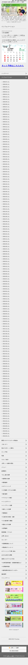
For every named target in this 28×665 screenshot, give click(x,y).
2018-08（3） (6, 306)
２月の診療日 (5, 32)
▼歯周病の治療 (6, 478)
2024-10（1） (6, 129)
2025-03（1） (6, 116)
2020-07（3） (6, 248)
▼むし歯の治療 (6, 474)
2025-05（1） (6, 111)
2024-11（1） (6, 126)
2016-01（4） (6, 383)
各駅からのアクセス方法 (8, 558)
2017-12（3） (6, 326)
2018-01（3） (6, 323)
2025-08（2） (6, 104)
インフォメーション (7, 77)
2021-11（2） (6, 209)
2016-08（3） (6, 366)
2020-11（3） (6, 238)
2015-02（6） (6, 411)
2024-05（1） (6, 141)
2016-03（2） (6, 378)
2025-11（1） (6, 96)
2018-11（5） (6, 298)
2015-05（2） (6, 403)
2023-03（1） (6, 171)
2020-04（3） (6, 256)
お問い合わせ (5, 536)
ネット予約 (4, 452)
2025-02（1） (6, 119)
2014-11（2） (6, 418)
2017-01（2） (6, 353)
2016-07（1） (6, 368)
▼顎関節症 (4, 513)
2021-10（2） (6, 211)
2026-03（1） (6, 89)
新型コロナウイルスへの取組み (10, 440)
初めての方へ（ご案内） (8, 448)
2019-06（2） (6, 281)
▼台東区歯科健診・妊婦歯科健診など (11, 562)
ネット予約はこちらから (13, 66)
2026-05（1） (6, 86)
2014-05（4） (6, 433)
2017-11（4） (6, 328)
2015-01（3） (6, 413)
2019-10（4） (6, 271)
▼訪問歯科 (4, 528)
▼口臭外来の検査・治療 (8, 516)
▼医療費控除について (7, 543)
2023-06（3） (6, 164)
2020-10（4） (6, 241)
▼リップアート (6, 578)
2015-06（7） (6, 401)
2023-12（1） (6, 151)
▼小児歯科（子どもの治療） (9, 490)
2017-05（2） (6, 343)
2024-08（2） (6, 134)
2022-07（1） (6, 189)
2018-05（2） (6, 313)
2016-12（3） (6, 356)
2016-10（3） (6, 361)
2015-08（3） (6, 396)
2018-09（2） (6, 303)
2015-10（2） (6, 391)
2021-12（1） (6, 206)
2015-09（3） (6, 393)
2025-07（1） (6, 106)
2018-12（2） (6, 296)
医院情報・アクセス (7, 532)
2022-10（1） (6, 184)
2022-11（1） (6, 181)
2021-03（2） (6, 228)
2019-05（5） (6, 283)
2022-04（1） (6, 196)
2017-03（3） (6, 348)
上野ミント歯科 (10, 656)
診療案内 (4, 471)
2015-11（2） (6, 388)
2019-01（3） (6, 293)
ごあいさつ (4, 444)
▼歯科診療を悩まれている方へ (10, 570)
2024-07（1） (6, 136)
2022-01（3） (6, 204)
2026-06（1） (6, 84)
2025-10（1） (6, 99)
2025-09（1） (6, 101)
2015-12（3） (6, 386)
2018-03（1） (6, 318)
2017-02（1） (6, 351)
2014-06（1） (6, 430)
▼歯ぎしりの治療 (6, 509)
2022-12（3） (6, 179)
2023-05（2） (6, 166)
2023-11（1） (6, 154)
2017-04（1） (6, 346)
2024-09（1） (6, 131)
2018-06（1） (6, 311)
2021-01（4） (6, 233)
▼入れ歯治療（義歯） (7, 520)
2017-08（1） (6, 336)
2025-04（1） (6, 114)
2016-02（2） (6, 381)
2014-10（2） (6, 421)
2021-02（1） (6, 231)
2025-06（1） (6, 109)
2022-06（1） (6, 191)
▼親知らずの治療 (6, 524)
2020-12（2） (6, 236)
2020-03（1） (6, 258)
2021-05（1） (6, 223)
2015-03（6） (6, 408)
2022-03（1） (6, 199)
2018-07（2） (6, 308)
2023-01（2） (6, 176)
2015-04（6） (6, 406)
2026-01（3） (6, 94)
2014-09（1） (6, 423)
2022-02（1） (6, 201)
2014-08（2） (6, 425)
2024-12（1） (6, 124)
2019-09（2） (6, 273)
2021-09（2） (6, 213)
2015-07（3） (6, 398)
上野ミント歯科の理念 (7, 463)
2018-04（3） (6, 316)
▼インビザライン (6, 501)
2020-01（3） (6, 263)
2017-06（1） (6, 341)
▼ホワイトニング (6, 486)
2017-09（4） (6, 333)
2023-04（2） (6, 169)
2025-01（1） (6, 121)
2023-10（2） (6, 156)
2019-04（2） (6, 286)
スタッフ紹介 (5, 459)
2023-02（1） (6, 174)
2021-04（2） (6, 226)
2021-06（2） (6, 221)
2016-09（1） (6, 363)
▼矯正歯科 (4, 494)
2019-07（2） (6, 278)
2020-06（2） (6, 251)
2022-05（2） (6, 194)
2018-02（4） (6, 321)
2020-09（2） (6, 243)
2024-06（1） (6, 139)
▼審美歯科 (4, 482)
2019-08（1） (6, 276)
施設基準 (4, 574)
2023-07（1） (6, 161)
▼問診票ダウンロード (7, 547)
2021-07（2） (6, 218)
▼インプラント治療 (7, 505)
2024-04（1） (6, 144)
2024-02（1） (6, 146)
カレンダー (4, 539)
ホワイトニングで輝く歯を (9, 551)
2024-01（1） (6, 149)
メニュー (4, 467)
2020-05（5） (6, 253)
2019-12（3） (6, 266)
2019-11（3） (6, 268)
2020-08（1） (6, 246)
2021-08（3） (6, 216)
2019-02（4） (6, 291)
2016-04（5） (6, 376)
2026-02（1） (6, 91)
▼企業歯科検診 (6, 566)
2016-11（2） (6, 358)
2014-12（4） (6, 416)
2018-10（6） (6, 301)
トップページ (5, 73)
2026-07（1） (6, 81)
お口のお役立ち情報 (7, 555)
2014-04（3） (6, 435)
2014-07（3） (6, 428)
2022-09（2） (6, 186)
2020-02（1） (6, 261)
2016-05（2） (6, 373)
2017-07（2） (6, 338)
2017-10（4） (6, 331)
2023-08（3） (6, 159)
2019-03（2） (6, 288)
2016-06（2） (6, 371)
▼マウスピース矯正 (7, 497)
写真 (3, 455)
